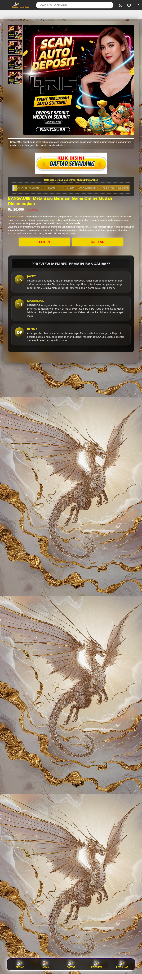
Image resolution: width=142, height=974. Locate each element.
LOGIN (44, 242)
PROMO (20, 967)
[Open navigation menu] (5, 5)
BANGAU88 (14, 216)
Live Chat (122, 967)
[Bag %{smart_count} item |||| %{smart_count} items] (137, 5)
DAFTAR (97, 242)
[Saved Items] (129, 5)
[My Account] (120, 5)
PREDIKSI (96, 967)
